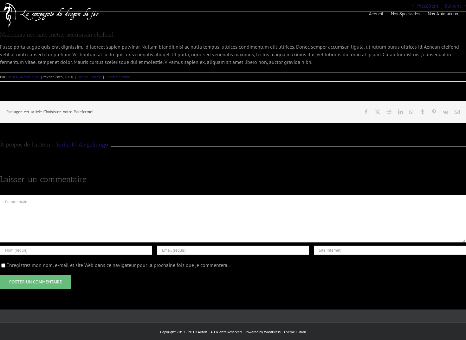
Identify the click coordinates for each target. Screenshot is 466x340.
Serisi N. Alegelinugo (22, 76)
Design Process (89, 76)
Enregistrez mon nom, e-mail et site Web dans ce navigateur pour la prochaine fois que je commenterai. (118, 265)
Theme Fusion (294, 332)
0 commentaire (118, 76)
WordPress (272, 332)
